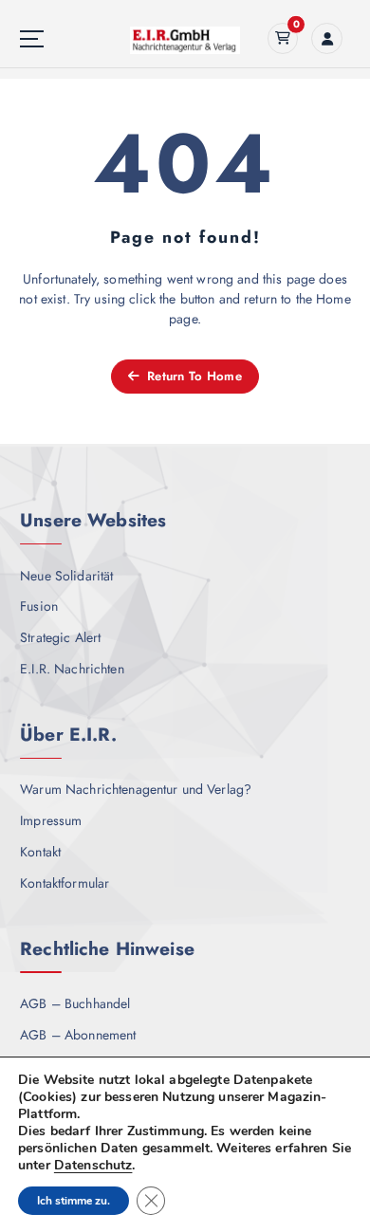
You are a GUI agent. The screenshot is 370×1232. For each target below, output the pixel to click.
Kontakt (40, 851)
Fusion (39, 606)
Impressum (51, 820)
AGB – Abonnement (78, 1034)
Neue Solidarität (66, 575)
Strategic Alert (60, 637)
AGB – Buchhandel (75, 1003)
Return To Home (192, 376)
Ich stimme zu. (73, 1200)
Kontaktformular (64, 882)
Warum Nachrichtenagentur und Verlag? (135, 789)
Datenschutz (93, 1165)
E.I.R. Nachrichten (72, 668)
